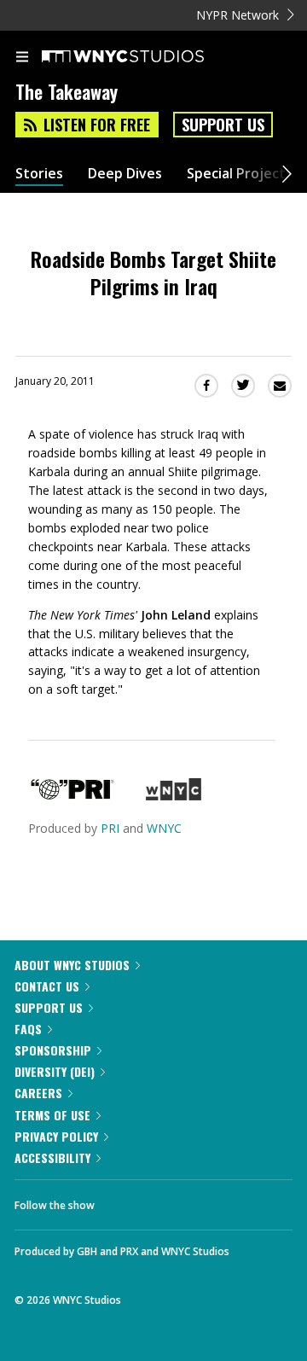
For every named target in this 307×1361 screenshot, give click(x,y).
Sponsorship (52, 1050)
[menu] (22, 58)
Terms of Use (52, 1115)
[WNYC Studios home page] (144, 57)
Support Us (223, 124)
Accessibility (52, 1157)
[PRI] (72, 796)
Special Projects (240, 173)
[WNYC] (173, 796)
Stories (39, 173)
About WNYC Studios (72, 965)
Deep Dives (125, 173)
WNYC (164, 828)
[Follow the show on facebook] (124, 1200)
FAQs (28, 1029)
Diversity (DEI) (54, 1071)
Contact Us (46, 986)
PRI (110, 828)
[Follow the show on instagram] (217, 1200)
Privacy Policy (56, 1136)
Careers (38, 1093)
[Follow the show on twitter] (171, 1200)
